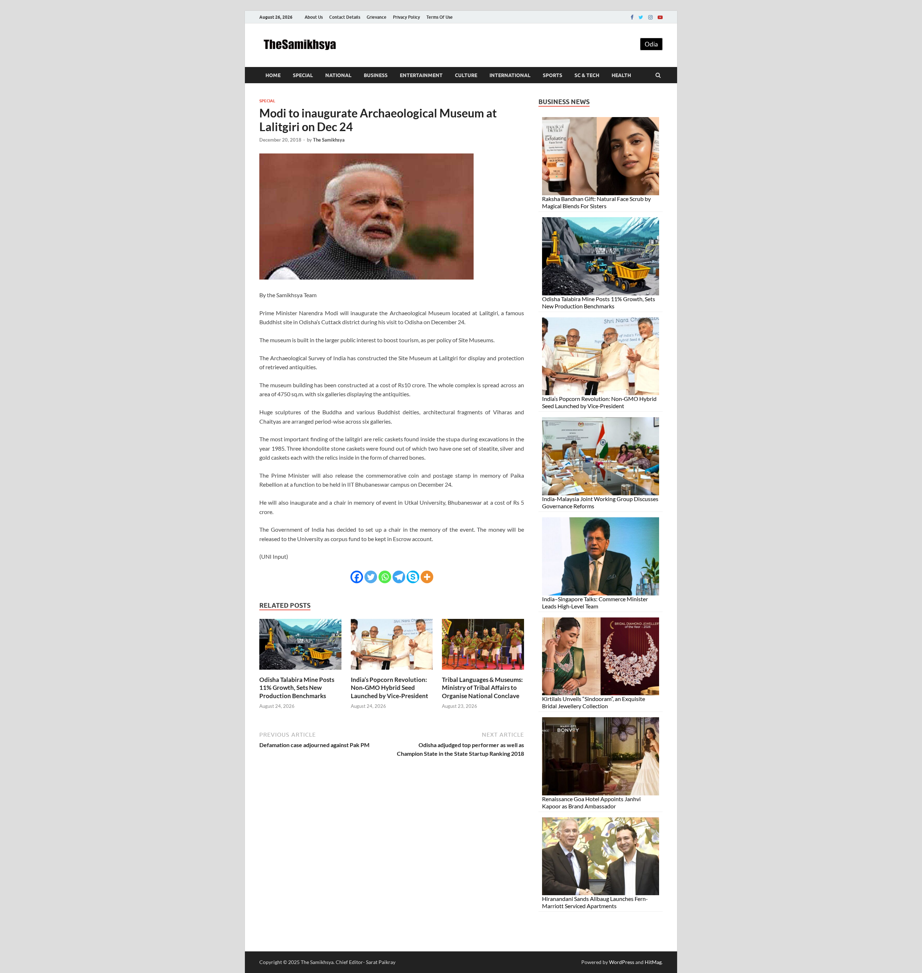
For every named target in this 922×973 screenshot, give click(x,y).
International (510, 75)
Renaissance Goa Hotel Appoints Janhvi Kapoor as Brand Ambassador (591, 802)
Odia (651, 44)
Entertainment (421, 75)
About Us (314, 17)
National (338, 75)
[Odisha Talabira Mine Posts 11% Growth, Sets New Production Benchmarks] (300, 671)
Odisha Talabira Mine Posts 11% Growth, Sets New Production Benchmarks (296, 687)
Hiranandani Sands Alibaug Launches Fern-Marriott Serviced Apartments (595, 902)
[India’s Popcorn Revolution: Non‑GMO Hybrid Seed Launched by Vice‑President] (392, 671)
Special (303, 75)
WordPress (621, 962)
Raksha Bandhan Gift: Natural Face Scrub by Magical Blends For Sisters (596, 202)
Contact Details (344, 17)
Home (273, 75)
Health (621, 75)
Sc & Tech (586, 75)
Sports (552, 75)
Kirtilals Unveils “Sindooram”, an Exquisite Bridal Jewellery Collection (593, 702)
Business (376, 75)
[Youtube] (660, 17)
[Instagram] (650, 17)
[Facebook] (632, 17)
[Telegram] (399, 577)
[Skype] (413, 577)
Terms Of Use (439, 17)
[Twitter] (641, 17)
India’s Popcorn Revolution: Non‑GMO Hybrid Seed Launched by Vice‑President (389, 687)
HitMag (653, 962)
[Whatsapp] (385, 577)
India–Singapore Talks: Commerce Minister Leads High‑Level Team (595, 602)
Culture (466, 75)
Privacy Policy (406, 17)
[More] (427, 577)
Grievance (376, 17)
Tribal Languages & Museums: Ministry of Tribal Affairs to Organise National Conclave (482, 687)
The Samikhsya (329, 140)
